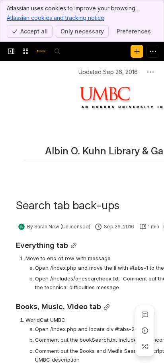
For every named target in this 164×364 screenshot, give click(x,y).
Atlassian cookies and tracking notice (55, 17)
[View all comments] (145, 314)
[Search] (57, 51)
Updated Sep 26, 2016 (108, 71)
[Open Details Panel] (145, 330)
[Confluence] (41, 51)
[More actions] (150, 72)
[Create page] (145, 346)
